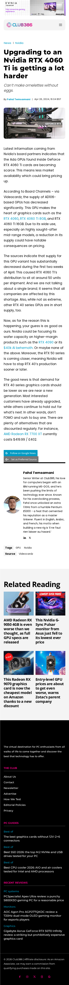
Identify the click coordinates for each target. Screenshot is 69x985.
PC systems (11, 891)
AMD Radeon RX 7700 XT (23, 434)
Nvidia (19, 42)
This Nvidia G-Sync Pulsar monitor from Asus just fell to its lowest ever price (49, 631)
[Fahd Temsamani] (12, 504)
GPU (18, 548)
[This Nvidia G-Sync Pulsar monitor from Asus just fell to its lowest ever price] (51, 604)
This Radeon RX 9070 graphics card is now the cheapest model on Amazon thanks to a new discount (18, 692)
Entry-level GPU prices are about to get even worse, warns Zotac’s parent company (50, 690)
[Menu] (60, 25)
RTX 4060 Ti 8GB (33, 218)
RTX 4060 (11, 218)
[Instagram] (27, 977)
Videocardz (26, 554)
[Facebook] (20, 977)
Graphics (9, 926)
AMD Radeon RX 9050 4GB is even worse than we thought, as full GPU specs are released (18, 631)
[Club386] (19, 24)
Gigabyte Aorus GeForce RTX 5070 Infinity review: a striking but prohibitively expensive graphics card (34, 934)
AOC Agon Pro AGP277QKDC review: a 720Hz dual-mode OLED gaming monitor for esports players (32, 915)
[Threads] (42, 977)
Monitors (9, 906)
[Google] (49, 977)
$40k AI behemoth (18, 348)
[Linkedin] (24, 537)
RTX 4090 (46, 342)
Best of (8, 831)
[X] (30, 537)
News (7, 42)
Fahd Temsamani (18, 99)
